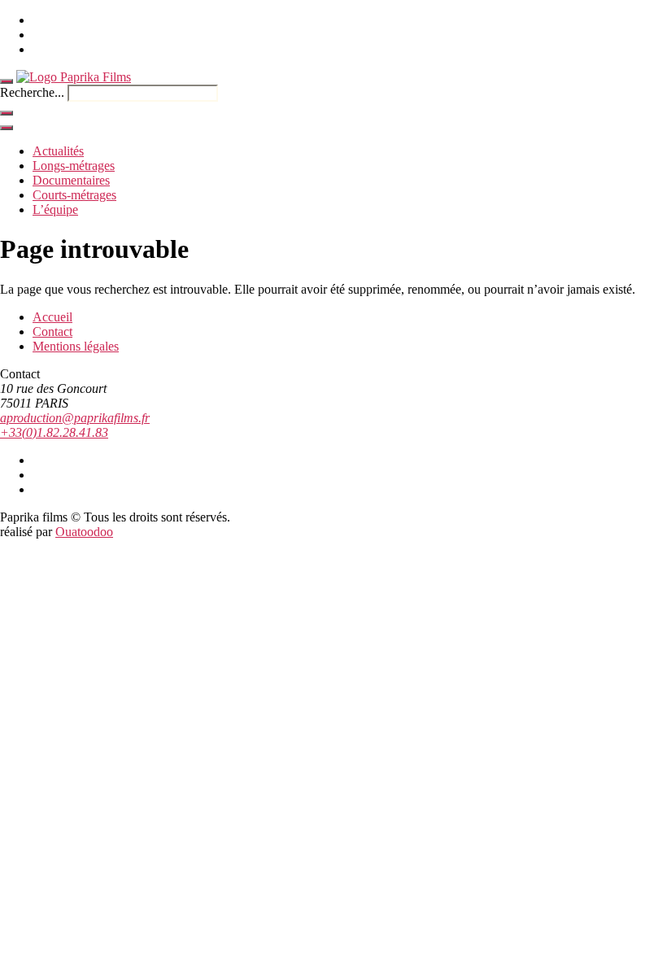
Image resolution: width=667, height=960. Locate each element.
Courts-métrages (74, 195)
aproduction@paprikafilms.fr (75, 418)
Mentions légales (76, 346)
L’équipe (55, 209)
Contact (52, 331)
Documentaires (71, 180)
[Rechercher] (6, 113)
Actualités (58, 151)
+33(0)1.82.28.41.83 (54, 432)
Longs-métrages (74, 165)
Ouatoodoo (84, 532)
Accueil (52, 317)
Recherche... (32, 92)
